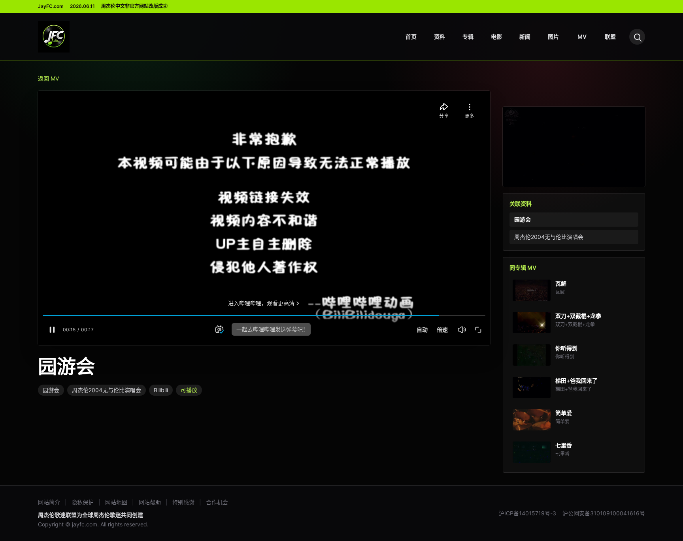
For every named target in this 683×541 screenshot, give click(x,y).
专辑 (468, 36)
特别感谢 (183, 502)
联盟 (610, 36)
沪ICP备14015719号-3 (527, 513)
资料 (439, 36)
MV (582, 36)
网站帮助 (150, 502)
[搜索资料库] (637, 37)
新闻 (524, 36)
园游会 (51, 390)
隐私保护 (83, 502)
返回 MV (48, 78)
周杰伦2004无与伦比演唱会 (106, 390)
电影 (496, 36)
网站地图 (116, 502)
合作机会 (217, 502)
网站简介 (49, 502)
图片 (553, 36)
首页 (411, 36)
